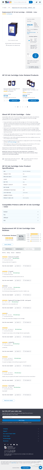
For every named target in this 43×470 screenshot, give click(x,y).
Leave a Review (7, 244)
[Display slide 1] (18, 107)
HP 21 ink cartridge (12, 142)
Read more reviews (8, 400)
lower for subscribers (36, 67)
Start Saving (21, 420)
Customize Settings (15, 467)
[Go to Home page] (8, 2)
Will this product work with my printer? (13, 43)
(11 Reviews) (9, 13)
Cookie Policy (13, 462)
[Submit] (31, 2)
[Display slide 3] (23, 107)
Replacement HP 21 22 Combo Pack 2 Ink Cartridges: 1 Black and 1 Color (12, 89)
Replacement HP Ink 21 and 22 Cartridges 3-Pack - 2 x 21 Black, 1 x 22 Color (30, 90)
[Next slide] (27, 107)
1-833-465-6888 (12, 450)
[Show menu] (3, 2)
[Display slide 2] (20, 107)
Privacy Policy (25, 422)
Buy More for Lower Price (31, 33)
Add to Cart (14, 100)
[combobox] (23, 2)
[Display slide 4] (25, 107)
